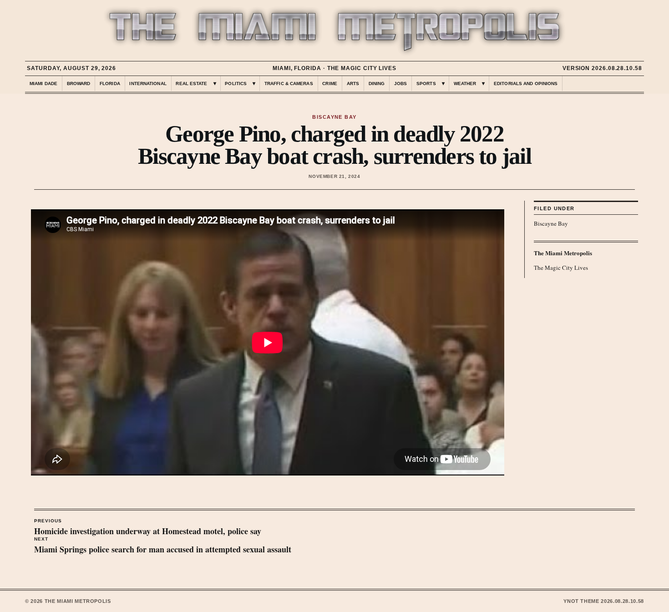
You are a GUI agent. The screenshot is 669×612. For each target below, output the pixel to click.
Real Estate (191, 83)
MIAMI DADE (43, 83)
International (147, 83)
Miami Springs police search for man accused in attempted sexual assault (162, 546)
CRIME (329, 83)
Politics (236, 83)
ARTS (353, 83)
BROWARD (79, 83)
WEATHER (465, 83)
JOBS (400, 83)
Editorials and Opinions (526, 83)
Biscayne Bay (551, 223)
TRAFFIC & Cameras (288, 83)
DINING (377, 83)
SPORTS (426, 83)
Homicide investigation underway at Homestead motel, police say (147, 528)
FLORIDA (110, 83)
